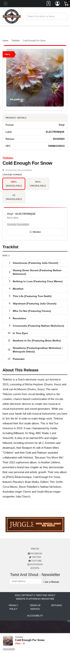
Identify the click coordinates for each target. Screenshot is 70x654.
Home (5, 40)
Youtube (36, 561)
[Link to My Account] (57, 4)
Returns (56, 605)
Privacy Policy (13, 607)
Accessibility (35, 615)
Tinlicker (15, 40)
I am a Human (51, 582)
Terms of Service (35, 607)
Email (36, 568)
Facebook (36, 553)
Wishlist (37, 232)
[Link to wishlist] (48, 4)
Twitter (36, 557)
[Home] (12, 16)
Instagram (36, 564)
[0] (66, 4)
